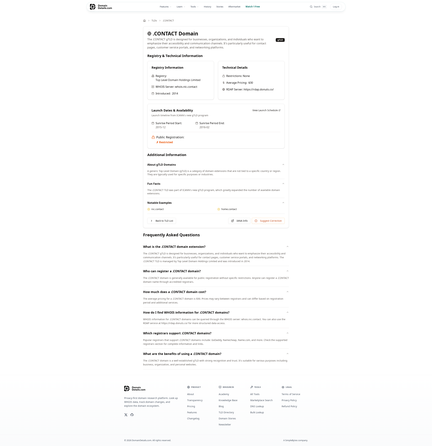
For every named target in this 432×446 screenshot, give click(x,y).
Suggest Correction (271, 220)
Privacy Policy (289, 400)
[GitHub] (132, 414)
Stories (219, 6)
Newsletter (225, 424)
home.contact (229, 209)
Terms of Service (291, 394)
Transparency (194, 400)
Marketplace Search (261, 400)
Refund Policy (289, 406)
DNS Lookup (257, 406)
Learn (179, 6)
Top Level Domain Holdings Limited (178, 80)
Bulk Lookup (257, 412)
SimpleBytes (291, 440)
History (207, 6)
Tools (193, 6)
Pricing (191, 406)
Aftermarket (234, 6)
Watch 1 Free (253, 6)
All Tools (255, 394)
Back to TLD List (164, 220)
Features (164, 6)
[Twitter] (126, 414)
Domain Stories (227, 418)
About (190, 394)
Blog (221, 406)
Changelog (193, 418)
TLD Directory (226, 412)
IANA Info (242, 220)
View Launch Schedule (265, 110)
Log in (336, 6)
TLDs (154, 20)
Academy (224, 394)
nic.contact (157, 209)
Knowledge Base (228, 400)
